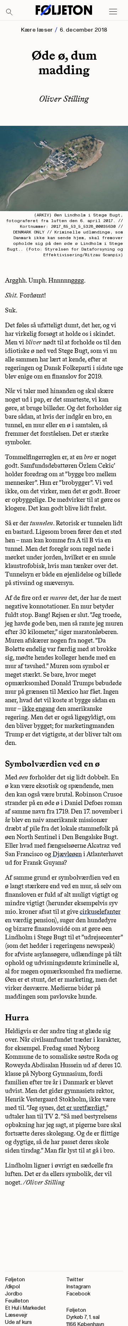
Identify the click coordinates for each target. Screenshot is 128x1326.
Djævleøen (67, 854)
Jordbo (13, 1294)
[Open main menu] (113, 12)
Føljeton (15, 1279)
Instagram (78, 1286)
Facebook (78, 1294)
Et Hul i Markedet (25, 1308)
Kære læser (37, 30)
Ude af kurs (18, 1322)
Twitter (75, 1279)
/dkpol (12, 1286)
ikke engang (38, 709)
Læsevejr (16, 1315)
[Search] (9, 12)
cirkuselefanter (100, 912)
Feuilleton (17, 1301)
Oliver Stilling (64, 98)
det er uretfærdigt (81, 1108)
